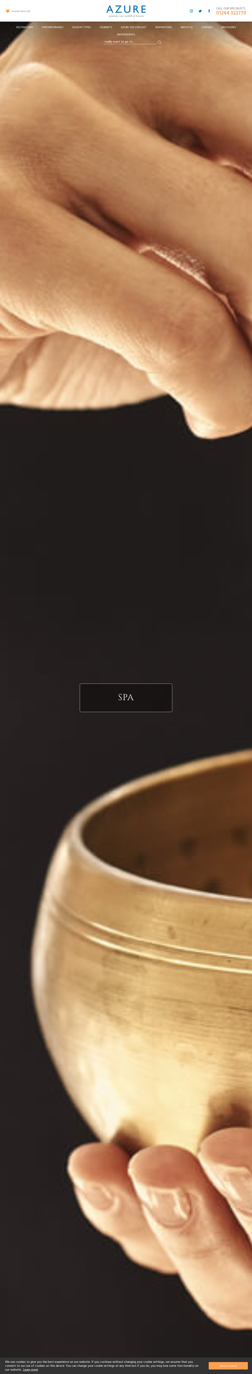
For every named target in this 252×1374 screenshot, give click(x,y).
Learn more (30, 1370)
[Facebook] (209, 11)
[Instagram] (191, 11)
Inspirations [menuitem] (164, 27)
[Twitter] (200, 11)
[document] (126, 1366)
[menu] (126, 32)
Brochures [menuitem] (228, 27)
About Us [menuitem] (187, 27)
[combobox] (130, 41)
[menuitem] (25, 27)
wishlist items (20, 11)
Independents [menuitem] (126, 35)
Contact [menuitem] (207, 27)
